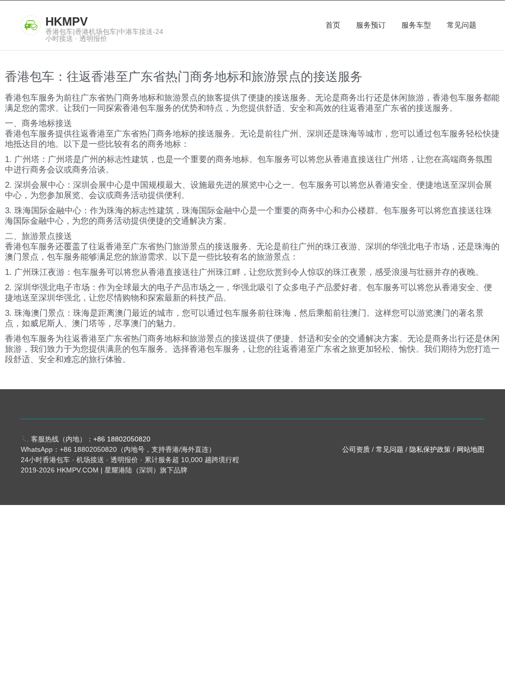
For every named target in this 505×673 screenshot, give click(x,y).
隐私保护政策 (430, 449)
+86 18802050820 (121, 439)
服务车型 (416, 25)
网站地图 (470, 449)
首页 (332, 25)
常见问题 (461, 25)
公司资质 (356, 449)
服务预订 (371, 25)
